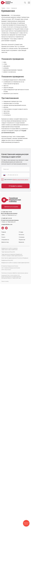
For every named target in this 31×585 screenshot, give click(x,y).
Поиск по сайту (5, 281)
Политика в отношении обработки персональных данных (14, 273)
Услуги (8, 8)
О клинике (21, 237)
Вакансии (21, 242)
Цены (2, 234)
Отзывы (21, 232)
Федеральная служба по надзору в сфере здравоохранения (15, 262)
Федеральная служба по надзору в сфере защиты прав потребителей (9, 249)
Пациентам (22, 239)
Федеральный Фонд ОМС (7, 260)
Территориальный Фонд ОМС (8, 252)
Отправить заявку (15, 186)
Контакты (21, 234)
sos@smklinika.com (6, 224)
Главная (3, 8)
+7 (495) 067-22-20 (6, 218)
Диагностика (5, 242)
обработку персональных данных (20, 179)
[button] (11, 206)
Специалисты (5, 239)
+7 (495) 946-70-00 (6, 212)
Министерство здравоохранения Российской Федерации (14, 258)
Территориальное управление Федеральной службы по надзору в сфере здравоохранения (12, 255)
